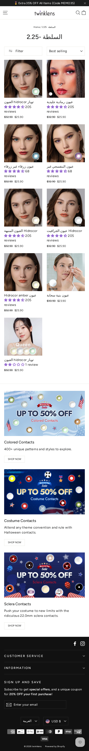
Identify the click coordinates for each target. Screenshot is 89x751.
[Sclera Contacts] (44, 575)
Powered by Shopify (55, 746)
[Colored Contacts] (44, 413)
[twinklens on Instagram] (82, 643)
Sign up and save (23, 682)
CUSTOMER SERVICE (24, 656)
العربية (27, 721)
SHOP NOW (14, 459)
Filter (19, 51)
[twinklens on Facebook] (75, 643)
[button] (14, 107)
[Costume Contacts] (44, 491)
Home (37, 27)
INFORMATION (17, 668)
